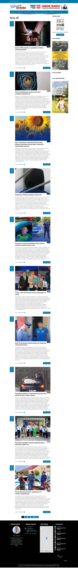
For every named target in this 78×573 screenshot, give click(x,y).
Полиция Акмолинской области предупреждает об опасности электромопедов (28, 493)
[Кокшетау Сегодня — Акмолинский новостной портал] (18, 6)
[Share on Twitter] (20, 68)
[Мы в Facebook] (59, 0)
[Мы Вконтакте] (63, 0)
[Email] (24, 68)
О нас (11, 2)
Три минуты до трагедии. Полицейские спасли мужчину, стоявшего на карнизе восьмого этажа (29, 244)
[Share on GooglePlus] (21, 68)
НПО (58, 12)
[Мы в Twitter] (60, 0)
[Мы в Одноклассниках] (66, 0)
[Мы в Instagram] (62, 0)
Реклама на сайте (15, 2)
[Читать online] (60, 24)
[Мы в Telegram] (65, 0)
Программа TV (36, 12)
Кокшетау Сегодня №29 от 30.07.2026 (61, 539)
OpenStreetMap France (48, 552)
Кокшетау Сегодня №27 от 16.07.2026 (61, 549)
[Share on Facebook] (18, 68)
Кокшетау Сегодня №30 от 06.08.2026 (61, 534)
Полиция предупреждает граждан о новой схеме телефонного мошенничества (28, 93)
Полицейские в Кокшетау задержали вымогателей (28, 195)
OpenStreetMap (46, 550)
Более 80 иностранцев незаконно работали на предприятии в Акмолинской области (30, 344)
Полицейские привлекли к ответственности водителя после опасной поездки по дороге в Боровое (30, 394)
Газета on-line (28, 12)
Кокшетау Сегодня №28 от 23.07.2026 (61, 544)
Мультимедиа (44, 12)
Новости (13, 12)
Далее (36, 517)
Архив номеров (60, 34)
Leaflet (42, 550)
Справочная (52, 12)
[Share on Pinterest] (23, 68)
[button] (46, 538)
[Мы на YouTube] (67, 0)
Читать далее (46, 67)
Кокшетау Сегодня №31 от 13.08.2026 (61, 528)
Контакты (20, 2)
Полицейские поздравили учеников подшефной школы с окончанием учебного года (30, 443)
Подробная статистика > (65, 560)
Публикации (20, 12)
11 (32, 517)
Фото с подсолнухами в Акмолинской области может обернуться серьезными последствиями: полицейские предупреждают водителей (29, 144)
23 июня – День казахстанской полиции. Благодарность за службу (30, 293)
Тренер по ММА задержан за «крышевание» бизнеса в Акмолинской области (29, 49)
